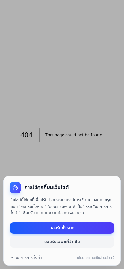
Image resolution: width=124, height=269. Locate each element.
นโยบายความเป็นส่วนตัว (93, 257)
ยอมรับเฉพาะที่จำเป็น (62, 242)
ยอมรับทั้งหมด (62, 228)
